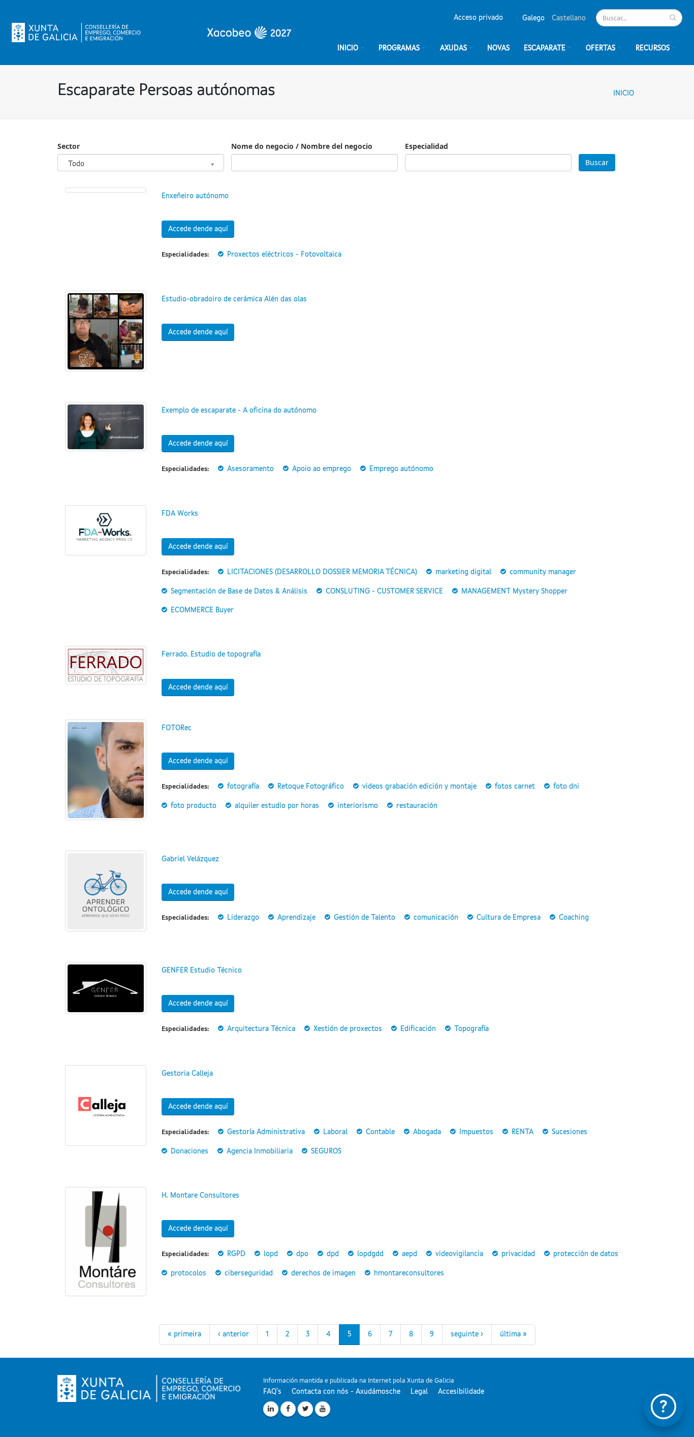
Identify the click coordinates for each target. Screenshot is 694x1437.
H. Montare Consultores (200, 1195)
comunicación (436, 917)
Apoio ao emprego (321, 469)
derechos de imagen (323, 1273)
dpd (333, 1254)
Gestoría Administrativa (266, 1132)
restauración (416, 805)
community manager (543, 572)
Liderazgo (243, 917)
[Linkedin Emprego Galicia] (270, 1409)
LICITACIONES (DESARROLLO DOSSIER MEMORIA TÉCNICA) (322, 572)
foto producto (193, 805)
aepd (409, 1254)
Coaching (574, 917)
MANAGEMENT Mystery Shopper (514, 591)
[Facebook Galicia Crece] (288, 1409)
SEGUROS (326, 1151)
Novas (498, 48)
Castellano (568, 18)
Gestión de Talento (364, 917)
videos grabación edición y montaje (419, 786)
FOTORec (177, 728)
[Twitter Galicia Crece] (305, 1409)
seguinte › (467, 1334)
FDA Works (180, 513)
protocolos (188, 1273)
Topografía (471, 1029)
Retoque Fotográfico (310, 786)
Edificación (418, 1029)
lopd (271, 1254)
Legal (419, 1391)
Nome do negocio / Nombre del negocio (301, 146)
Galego (532, 18)
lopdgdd (370, 1254)
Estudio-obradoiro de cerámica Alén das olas (234, 299)
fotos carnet (515, 786)
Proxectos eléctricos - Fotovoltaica (284, 254)
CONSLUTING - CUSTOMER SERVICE (384, 591)
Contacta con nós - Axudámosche (346, 1391)
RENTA (522, 1132)
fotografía (243, 786)
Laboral (335, 1132)
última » (513, 1334)
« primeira (184, 1334)
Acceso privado (478, 17)
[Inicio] (151, 32)
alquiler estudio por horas (277, 805)
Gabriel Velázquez (190, 859)
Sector (68, 146)
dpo (302, 1254)
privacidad (518, 1254)
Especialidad (426, 146)
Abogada (427, 1132)
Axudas (453, 48)
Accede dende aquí (198, 229)
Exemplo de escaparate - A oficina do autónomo (239, 410)
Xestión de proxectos (347, 1029)
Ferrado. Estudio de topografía (211, 654)
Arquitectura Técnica (261, 1029)
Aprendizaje (296, 917)
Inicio (623, 93)
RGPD (236, 1254)
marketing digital (463, 572)
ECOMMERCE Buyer (202, 610)
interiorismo (357, 805)
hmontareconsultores (409, 1273)
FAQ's (272, 1391)
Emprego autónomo (401, 469)
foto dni (566, 786)
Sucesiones (569, 1132)
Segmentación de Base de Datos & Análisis (239, 591)
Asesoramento (250, 469)
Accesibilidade (461, 1391)
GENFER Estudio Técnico (202, 970)
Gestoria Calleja (187, 1073)
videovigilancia (459, 1254)
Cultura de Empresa (509, 917)
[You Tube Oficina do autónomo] (322, 1409)
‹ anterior (233, 1334)
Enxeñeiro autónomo (195, 196)
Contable (380, 1132)
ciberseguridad (249, 1273)
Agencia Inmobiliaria (260, 1151)
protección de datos (585, 1254)
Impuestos (476, 1132)
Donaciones (189, 1151)
